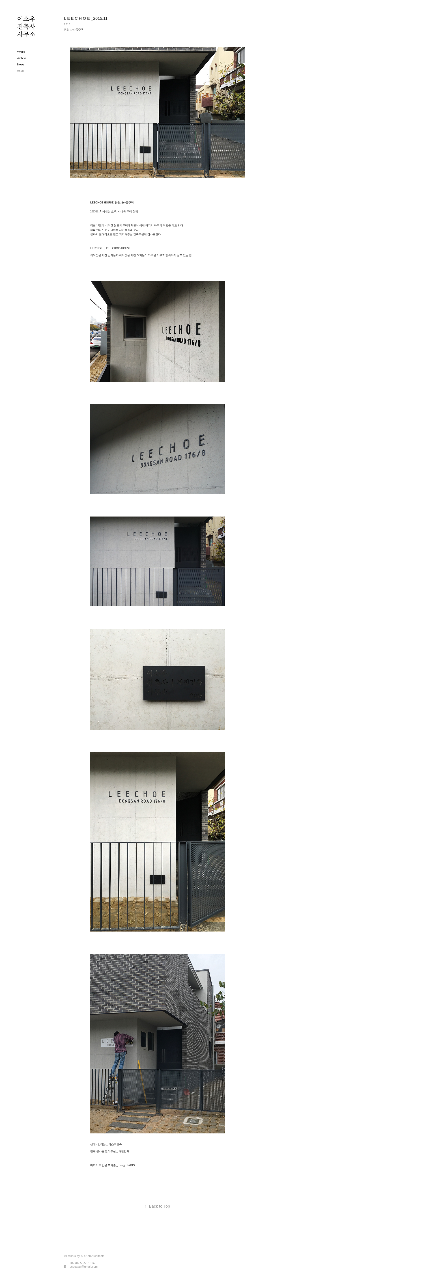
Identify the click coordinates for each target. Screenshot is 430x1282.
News (20, 64)
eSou (20, 70)
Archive (21, 58)
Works (21, 52)
